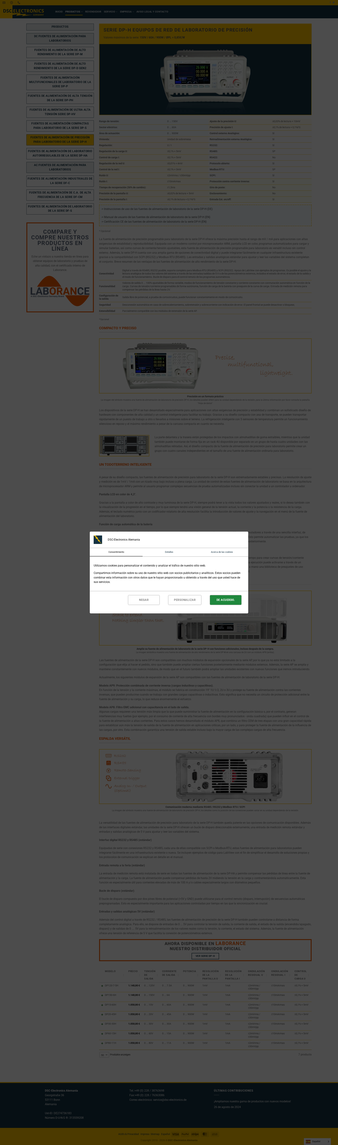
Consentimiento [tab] (116, 552)
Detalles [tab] (169, 552)
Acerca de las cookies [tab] (222, 552)
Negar (144, 600)
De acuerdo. (226, 600)
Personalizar (185, 600)
